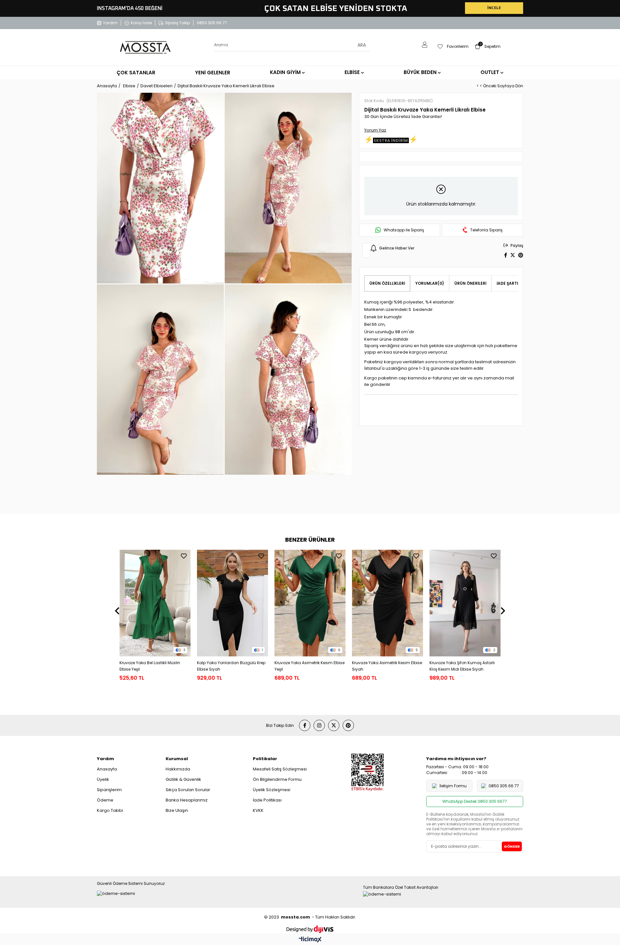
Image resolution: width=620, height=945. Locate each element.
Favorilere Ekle (184, 556)
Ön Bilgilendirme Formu (277, 779)
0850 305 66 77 (212, 23)
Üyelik (103, 779)
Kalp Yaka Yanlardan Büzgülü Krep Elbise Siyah (231, 666)
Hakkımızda (178, 769)
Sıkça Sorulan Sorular (188, 790)
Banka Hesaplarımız (187, 800)
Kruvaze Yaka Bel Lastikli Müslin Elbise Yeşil (149, 666)
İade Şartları (511, 283)
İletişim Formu (453, 786)
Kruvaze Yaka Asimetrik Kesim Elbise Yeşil (309, 666)
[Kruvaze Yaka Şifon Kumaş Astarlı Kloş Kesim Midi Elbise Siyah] (465, 603)
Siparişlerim (109, 790)
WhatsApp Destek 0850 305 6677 (474, 801)
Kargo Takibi (110, 810)
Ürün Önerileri (470, 283)
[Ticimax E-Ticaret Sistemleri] (310, 940)
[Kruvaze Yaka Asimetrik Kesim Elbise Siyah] (387, 603)
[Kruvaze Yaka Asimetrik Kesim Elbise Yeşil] (310, 603)
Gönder (512, 846)
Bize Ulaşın (177, 810)
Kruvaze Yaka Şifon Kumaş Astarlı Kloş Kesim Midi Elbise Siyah (462, 666)
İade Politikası (267, 800)
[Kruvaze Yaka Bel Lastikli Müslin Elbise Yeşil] (155, 603)
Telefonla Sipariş (486, 230)
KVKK (258, 810)
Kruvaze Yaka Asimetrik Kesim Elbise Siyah (387, 666)
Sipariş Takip (177, 23)
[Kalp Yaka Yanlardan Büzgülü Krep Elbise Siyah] (232, 603)
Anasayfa (107, 769)
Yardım (110, 23)
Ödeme (105, 800)
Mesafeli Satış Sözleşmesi (280, 769)
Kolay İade (141, 23)
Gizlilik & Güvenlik (183, 779)
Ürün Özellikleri (387, 283)
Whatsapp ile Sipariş (404, 230)
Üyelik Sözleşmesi (271, 790)
